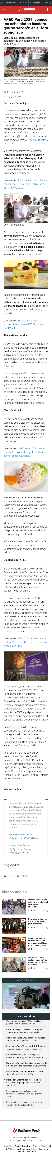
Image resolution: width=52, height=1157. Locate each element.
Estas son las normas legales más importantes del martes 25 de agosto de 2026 (24, 1094)
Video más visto (26, 980)
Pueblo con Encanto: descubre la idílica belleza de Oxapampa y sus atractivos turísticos (23, 1082)
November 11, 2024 (20, 853)
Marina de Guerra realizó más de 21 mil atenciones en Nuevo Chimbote (37, 961)
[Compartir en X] (47, 910)
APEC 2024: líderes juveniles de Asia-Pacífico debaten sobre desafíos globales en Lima (26, 642)
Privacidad (46, 1146)
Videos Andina (14, 892)
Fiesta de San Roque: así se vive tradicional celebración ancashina (38, 903)
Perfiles (23, 3)
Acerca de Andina (22, 1146)
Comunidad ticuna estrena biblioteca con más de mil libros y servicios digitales (37, 941)
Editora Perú (8, 1146)
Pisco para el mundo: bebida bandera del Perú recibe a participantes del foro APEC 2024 (25, 184)
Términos (36, 1146)
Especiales (35, 3)
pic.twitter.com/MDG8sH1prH (23, 838)
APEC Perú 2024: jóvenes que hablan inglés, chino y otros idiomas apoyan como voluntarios (24, 452)
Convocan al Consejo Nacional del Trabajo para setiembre (37, 921)
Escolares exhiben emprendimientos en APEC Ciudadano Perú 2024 (24, 324)
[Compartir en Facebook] (44, 910)
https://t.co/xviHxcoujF (22, 834)
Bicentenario (11, 3)
